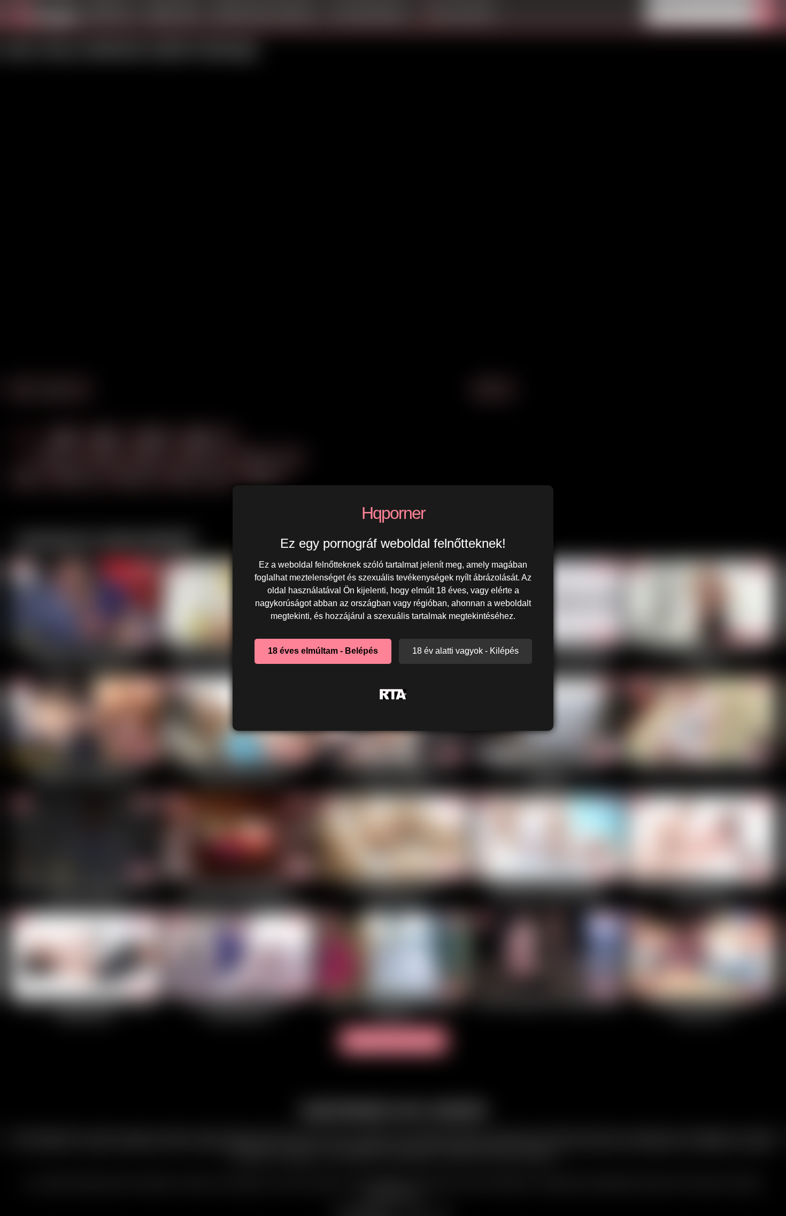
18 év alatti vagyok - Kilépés (465, 650)
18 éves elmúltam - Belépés (323, 650)
